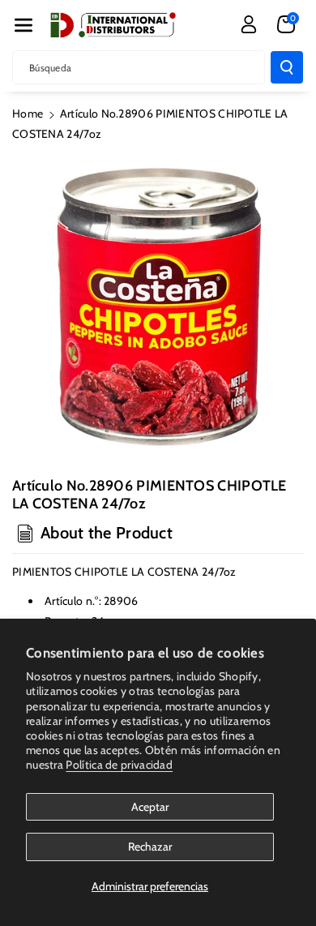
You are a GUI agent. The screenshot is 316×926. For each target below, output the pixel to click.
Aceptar (150, 807)
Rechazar (150, 846)
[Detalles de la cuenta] (249, 24)
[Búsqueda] (287, 67)
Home (27, 113)
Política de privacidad (119, 764)
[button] (23, 25)
